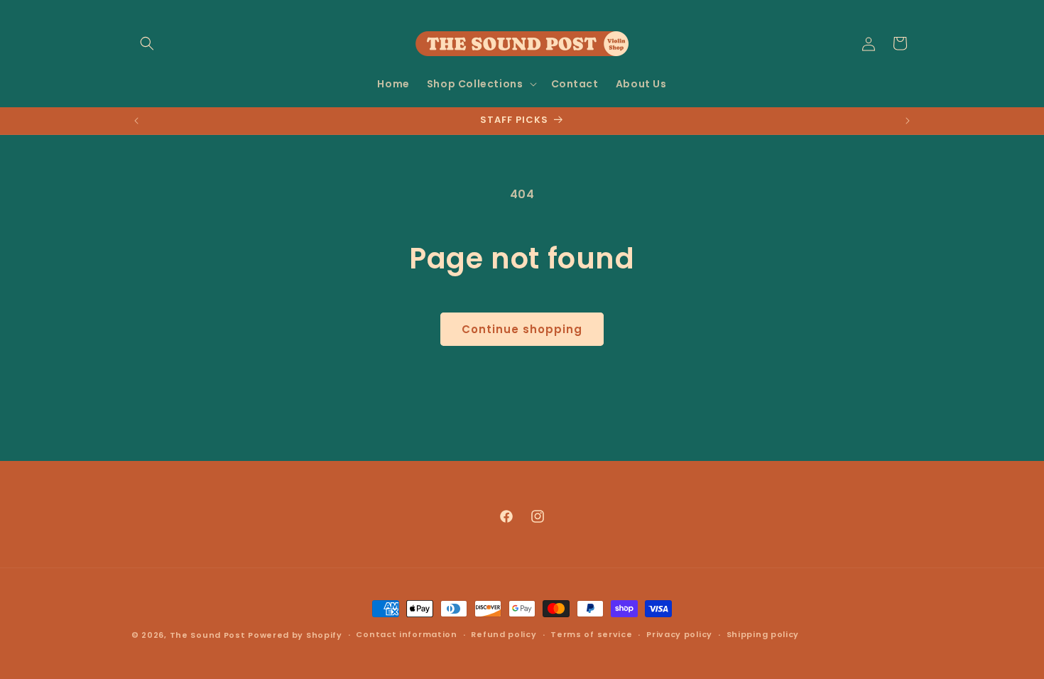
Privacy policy (679, 634)
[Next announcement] (907, 120)
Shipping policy (763, 634)
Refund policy (503, 634)
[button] (147, 43)
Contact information (406, 634)
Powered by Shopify (295, 635)
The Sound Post (208, 635)
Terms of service (591, 634)
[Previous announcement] (136, 120)
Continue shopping (522, 329)
